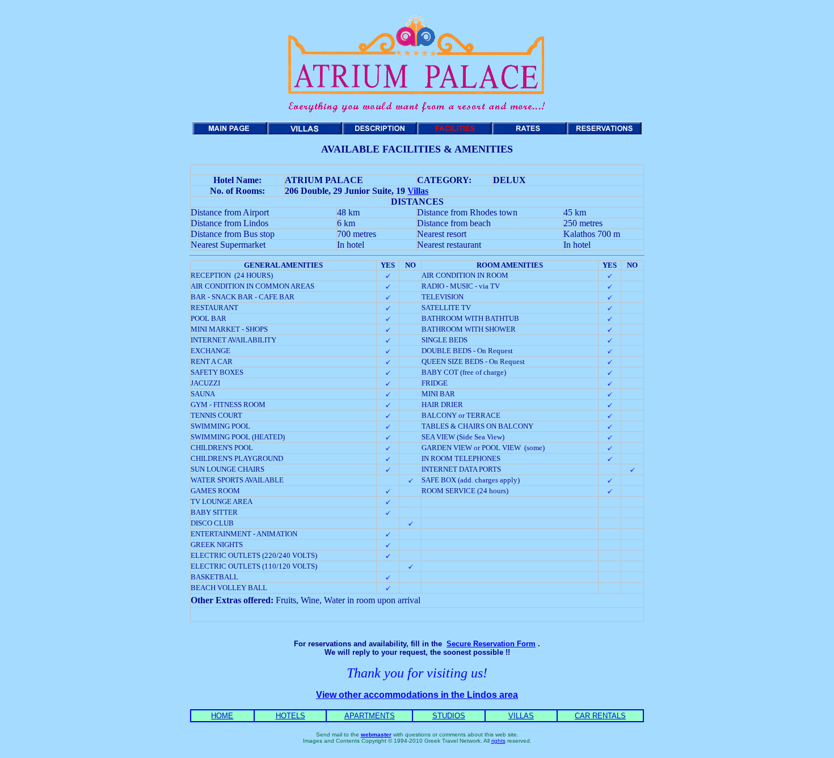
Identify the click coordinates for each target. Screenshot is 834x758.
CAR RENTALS (600, 716)
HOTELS (290, 716)
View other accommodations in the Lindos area (417, 695)
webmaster (376, 734)
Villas (417, 191)
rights (498, 741)
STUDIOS (448, 716)
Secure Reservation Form (491, 644)
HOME (222, 716)
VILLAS (521, 716)
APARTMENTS (369, 716)
